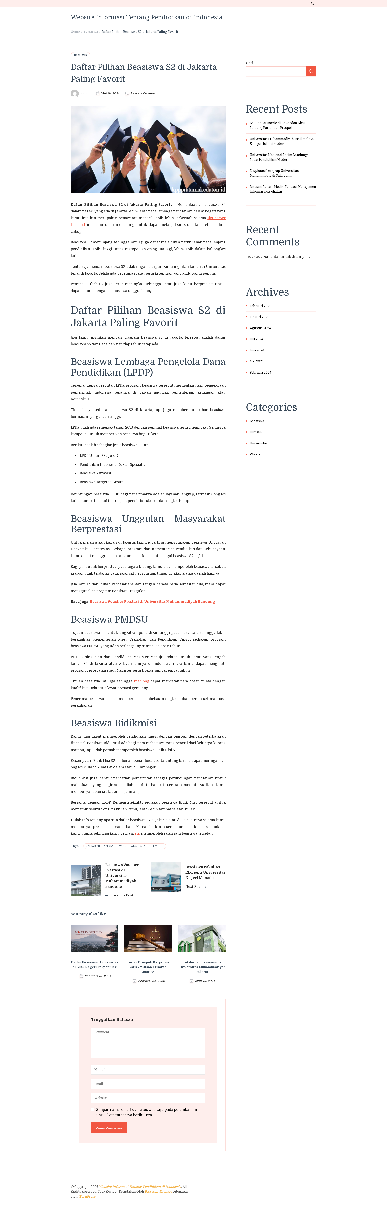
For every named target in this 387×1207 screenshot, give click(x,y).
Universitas (259, 443)
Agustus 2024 (260, 328)
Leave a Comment (144, 94)
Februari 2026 (261, 306)
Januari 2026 (259, 317)
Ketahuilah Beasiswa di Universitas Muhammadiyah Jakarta (201, 967)
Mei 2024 (257, 361)
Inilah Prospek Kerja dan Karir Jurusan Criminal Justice (148, 967)
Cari (249, 63)
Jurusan (256, 432)
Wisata (255, 454)
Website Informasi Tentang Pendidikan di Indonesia (146, 17)
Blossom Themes (158, 1191)
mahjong (141, 681)
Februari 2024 (261, 372)
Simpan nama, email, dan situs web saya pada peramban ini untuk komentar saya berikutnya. (146, 1112)
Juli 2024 (256, 339)
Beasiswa (80, 55)
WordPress (87, 1196)
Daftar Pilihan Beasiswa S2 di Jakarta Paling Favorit (124, 846)
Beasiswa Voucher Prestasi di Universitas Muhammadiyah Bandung (152, 601)
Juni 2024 (257, 350)
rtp (137, 833)
